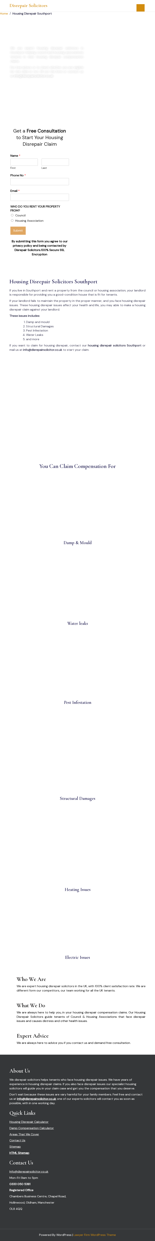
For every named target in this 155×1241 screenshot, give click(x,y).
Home (4, 13)
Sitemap (15, 1147)
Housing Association (29, 221)
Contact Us (17, 1140)
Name (15, 156)
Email (15, 191)
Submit (18, 230)
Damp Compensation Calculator (31, 1128)
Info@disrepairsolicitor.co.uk (28, 1172)
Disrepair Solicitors (28, 5)
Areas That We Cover (24, 1134)
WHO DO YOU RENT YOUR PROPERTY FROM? (35, 208)
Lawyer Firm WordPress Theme (95, 1235)
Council (20, 215)
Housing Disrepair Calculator (29, 1122)
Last (44, 168)
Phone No (18, 175)
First (13, 168)
